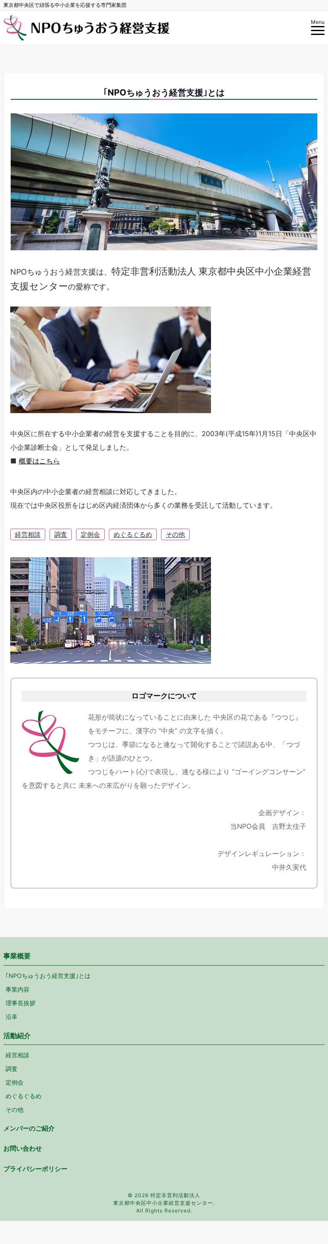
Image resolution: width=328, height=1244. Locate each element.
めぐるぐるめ (133, 534)
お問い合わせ (22, 1148)
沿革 (12, 1016)
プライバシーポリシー (35, 1169)
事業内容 (17, 989)
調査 (60, 534)
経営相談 (28, 534)
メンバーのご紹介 (29, 1128)
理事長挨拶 (20, 1003)
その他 (175, 534)
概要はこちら (39, 461)
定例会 (90, 534)
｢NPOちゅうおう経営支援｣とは (48, 975)
